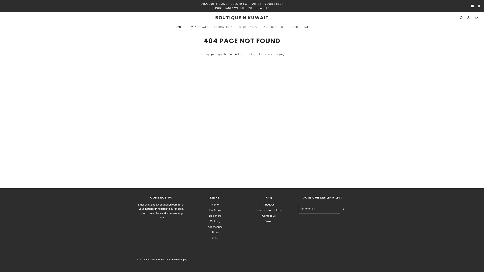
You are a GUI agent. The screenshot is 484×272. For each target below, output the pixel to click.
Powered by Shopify (177, 259)
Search (269, 221)
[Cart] (476, 17)
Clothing (215, 221)
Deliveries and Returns (269, 210)
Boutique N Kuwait (242, 18)
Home (178, 27)
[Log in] (468, 17)
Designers (215, 215)
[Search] (461, 17)
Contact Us (269, 215)
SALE (307, 27)
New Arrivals (198, 27)
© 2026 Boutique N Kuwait (151, 259)
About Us (269, 204)
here (255, 54)
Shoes (293, 27)
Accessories (273, 27)
